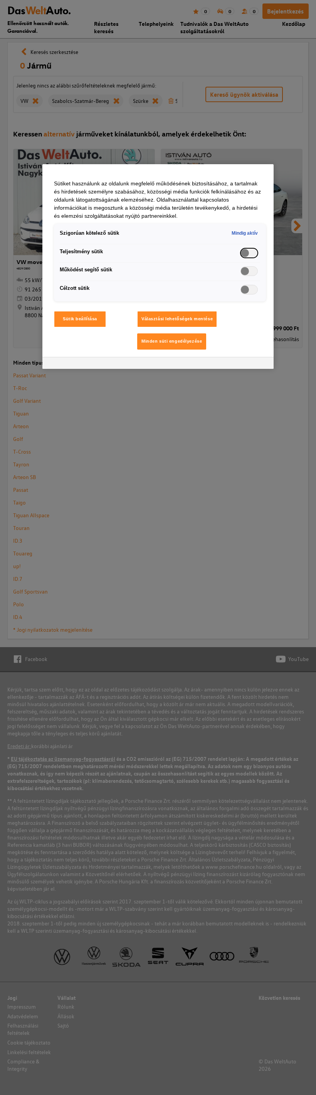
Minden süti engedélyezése (171, 341)
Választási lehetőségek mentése (177, 318)
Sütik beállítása (80, 318)
